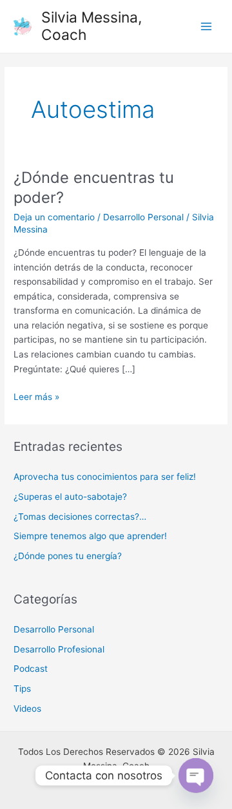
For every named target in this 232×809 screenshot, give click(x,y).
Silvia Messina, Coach (91, 26)
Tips (22, 688)
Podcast (31, 668)
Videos (27, 708)
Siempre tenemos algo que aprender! (90, 536)
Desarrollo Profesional (59, 649)
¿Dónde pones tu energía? (68, 556)
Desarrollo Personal (143, 217)
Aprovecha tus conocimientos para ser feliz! (105, 476)
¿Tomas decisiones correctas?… (80, 516)
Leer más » (36, 396)
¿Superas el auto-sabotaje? (70, 496)
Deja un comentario (54, 217)
